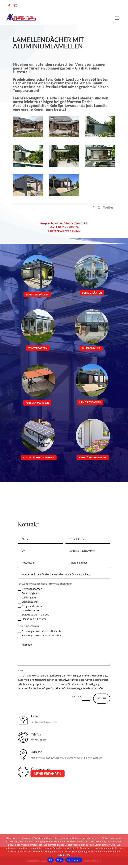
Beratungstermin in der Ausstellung (42, 635)
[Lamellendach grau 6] (28, 165)
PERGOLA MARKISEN (37, 402)
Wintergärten (29, 597)
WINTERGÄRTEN (37, 348)
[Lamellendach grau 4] (64, 136)
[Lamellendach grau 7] (64, 165)
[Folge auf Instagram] (15, 5)
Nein (59, 860)
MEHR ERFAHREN (47, 774)
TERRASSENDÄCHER (37, 294)
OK (50, 860)
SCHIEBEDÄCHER (91, 348)
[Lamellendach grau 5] (100, 165)
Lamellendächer (31, 610)
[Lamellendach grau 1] (64, 195)
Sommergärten (30, 593)
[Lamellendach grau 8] (100, 136)
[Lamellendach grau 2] (28, 195)
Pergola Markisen (32, 606)
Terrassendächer (32, 588)
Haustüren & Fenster (34, 619)
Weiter (108, 207)
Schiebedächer (30, 601)
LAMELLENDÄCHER (90, 402)
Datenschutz (74, 860)
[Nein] (124, 849)
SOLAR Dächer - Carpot (35, 614)
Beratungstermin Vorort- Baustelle (42, 631)
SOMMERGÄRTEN (92, 292)
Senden (102, 698)
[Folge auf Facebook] (9, 5)
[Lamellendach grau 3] (28, 136)
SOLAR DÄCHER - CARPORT (38, 457)
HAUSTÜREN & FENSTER (92, 457)
